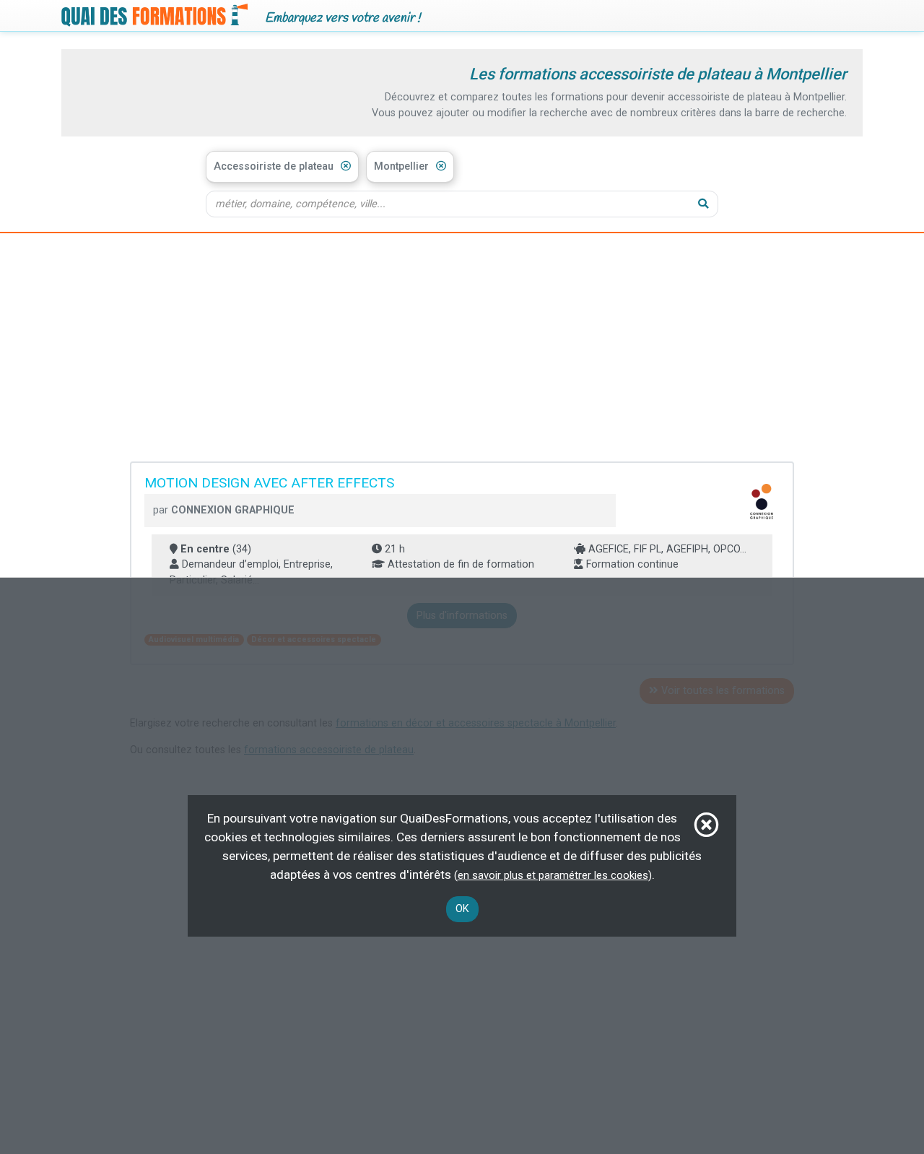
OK (462, 909)
